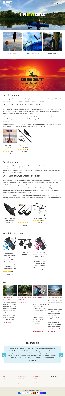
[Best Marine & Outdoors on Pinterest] (53, 376)
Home (30, 3)
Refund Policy (36, 378)
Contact (42, 3)
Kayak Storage (21, 382)
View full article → (7, 322)
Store (4, 376)
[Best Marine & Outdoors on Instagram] (56, 376)
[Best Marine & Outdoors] (8, 2)
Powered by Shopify (39, 390)
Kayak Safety (20, 383)
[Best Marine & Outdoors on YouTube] (51, 376)
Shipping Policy (36, 382)
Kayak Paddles (21, 378)
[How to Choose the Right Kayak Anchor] (10, 296)
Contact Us (5, 380)
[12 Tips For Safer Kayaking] (55, 296)
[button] (10, 151)
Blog (4, 282)
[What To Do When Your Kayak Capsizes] (40, 296)
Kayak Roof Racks (22, 380)
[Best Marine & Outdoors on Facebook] (49, 376)
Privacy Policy (36, 380)
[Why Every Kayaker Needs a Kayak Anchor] (25, 296)
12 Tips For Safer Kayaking (55, 297)
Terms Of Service (36, 376)
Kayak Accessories (22, 376)
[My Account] (55, 3)
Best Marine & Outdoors (30, 390)
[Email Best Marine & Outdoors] (58, 376)
